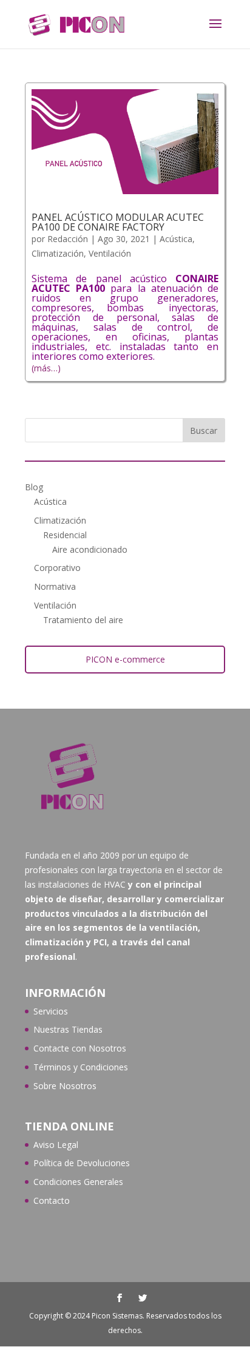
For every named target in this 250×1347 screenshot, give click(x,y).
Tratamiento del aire (83, 620)
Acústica (176, 239)
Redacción (67, 239)
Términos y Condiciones (80, 1067)
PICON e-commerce (125, 659)
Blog (34, 487)
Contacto (51, 1200)
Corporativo (57, 567)
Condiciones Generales (78, 1181)
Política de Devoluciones (81, 1163)
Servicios (50, 1011)
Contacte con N (64, 1048)
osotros (110, 1048)
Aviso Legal (55, 1144)
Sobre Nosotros (64, 1086)
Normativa (55, 586)
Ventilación (110, 253)
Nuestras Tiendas (68, 1029)
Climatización (58, 253)
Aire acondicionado (89, 549)
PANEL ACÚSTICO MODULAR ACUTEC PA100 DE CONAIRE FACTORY (118, 222)
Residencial (65, 535)
